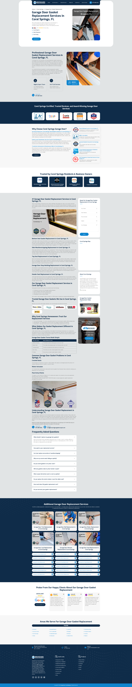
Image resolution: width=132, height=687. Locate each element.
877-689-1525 (95, 2)
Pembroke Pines (88, 629)
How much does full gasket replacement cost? (46, 484)
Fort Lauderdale (53, 631)
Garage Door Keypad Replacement (62, 554)
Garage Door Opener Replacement (39, 554)
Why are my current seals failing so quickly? (45, 458)
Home (49, 2)
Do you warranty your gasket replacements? (45, 489)
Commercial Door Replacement (85, 574)
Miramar (69, 633)
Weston (86, 635)
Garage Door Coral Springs (66, 685)
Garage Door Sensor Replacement (62, 574)
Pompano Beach (88, 631)
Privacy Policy (58, 669)
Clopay (80, 665)
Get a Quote (88, 338)
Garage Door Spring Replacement (85, 558)
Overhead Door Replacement (38, 566)
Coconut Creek (36, 631)
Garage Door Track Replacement (39, 558)
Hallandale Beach (53, 633)
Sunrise (86, 633)
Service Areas (84, 2)
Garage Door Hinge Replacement (85, 554)
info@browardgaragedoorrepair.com (56, 427)
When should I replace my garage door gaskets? (46, 437)
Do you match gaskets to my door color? (44, 463)
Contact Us (77, 2)
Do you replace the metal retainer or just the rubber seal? (49, 479)
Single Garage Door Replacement (62, 570)
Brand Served (63, 2)
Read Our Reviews (39, 604)
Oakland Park (70, 635)
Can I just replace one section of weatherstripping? (47, 453)
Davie (34, 635)
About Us (71, 2)
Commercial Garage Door (61, 665)
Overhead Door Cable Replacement (85, 566)
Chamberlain (81, 661)
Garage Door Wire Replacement (39, 562)
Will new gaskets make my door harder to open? (46, 469)
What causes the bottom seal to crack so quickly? (47, 474)
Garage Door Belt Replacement (39, 574)
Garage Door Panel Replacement (62, 562)
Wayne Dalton (82, 659)
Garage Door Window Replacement (39, 570)
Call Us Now (36, 39)
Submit (84, 234)
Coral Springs (40, 9)
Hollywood (52, 635)
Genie (80, 669)
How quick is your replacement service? (44, 448)
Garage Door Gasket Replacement (85, 562)
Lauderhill (69, 629)
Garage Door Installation (60, 661)
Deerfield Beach (53, 629)
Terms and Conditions (60, 667)
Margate (69, 631)
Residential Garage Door (60, 663)
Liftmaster (81, 663)
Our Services (54, 2)
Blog (57, 675)
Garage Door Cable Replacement (62, 566)
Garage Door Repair (60, 659)
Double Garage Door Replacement (85, 570)
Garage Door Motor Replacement (62, 558)
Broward (34, 629)
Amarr (80, 667)
